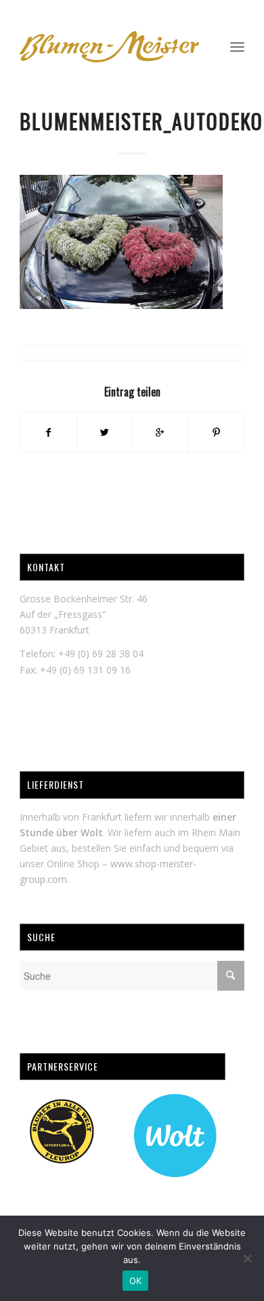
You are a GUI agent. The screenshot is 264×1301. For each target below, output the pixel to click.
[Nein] (247, 1258)
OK (135, 1280)
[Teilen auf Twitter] (104, 432)
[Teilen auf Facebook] (48, 432)
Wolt (92, 832)
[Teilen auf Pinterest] (215, 432)
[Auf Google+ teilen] (160, 432)
